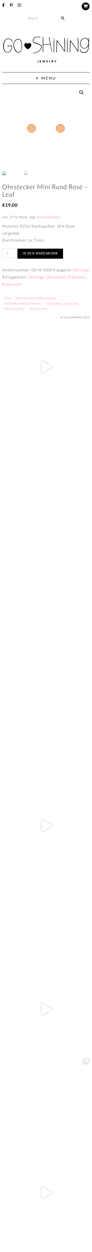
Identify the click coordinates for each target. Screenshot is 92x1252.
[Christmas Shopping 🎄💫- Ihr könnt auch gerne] (46, 1009)
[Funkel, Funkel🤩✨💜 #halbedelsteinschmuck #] (46, 550)
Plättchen (76, 277)
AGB (8, 298)
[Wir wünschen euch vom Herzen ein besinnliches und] (46, 826)
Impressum (38, 308)
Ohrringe (81, 269)
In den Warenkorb (40, 253)
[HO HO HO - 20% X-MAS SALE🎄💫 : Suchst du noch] (46, 917)
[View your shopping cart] (86, 6)
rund (17, 284)
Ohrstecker (56, 277)
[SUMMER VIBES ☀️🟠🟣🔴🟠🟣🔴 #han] (46, 642)
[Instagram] (19, 5)
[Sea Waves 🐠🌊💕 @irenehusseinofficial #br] (46, 734)
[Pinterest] (11, 5)
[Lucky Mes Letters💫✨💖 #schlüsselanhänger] (46, 367)
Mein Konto (14, 308)
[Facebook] (3, 5)
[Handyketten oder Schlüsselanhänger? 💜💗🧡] (46, 1101)
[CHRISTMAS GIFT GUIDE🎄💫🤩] (46, 1193)
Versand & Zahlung (62, 303)
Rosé (6, 284)
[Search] (63, 18)
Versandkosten (48, 217)
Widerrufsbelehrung (23, 303)
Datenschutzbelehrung (36, 298)
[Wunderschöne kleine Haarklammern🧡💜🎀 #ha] (46, 459)
